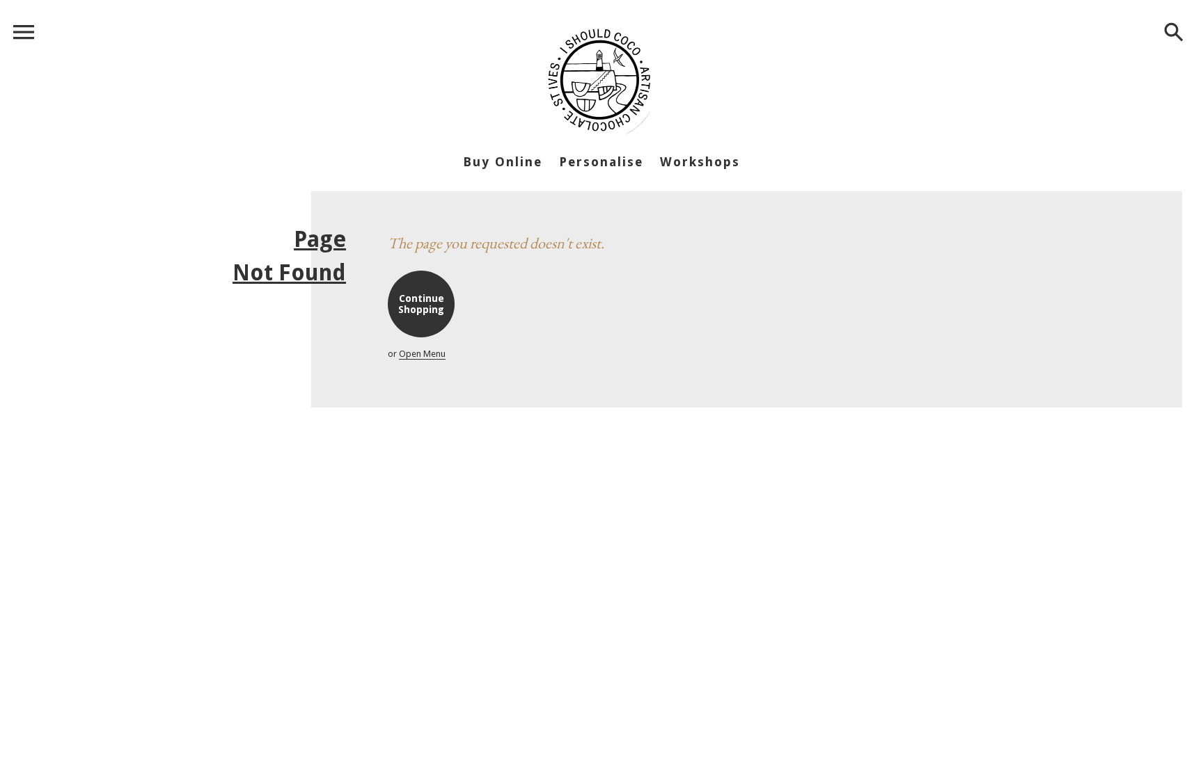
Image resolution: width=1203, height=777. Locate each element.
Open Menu (422, 354)
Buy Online (502, 161)
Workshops (700, 161)
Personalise (601, 161)
